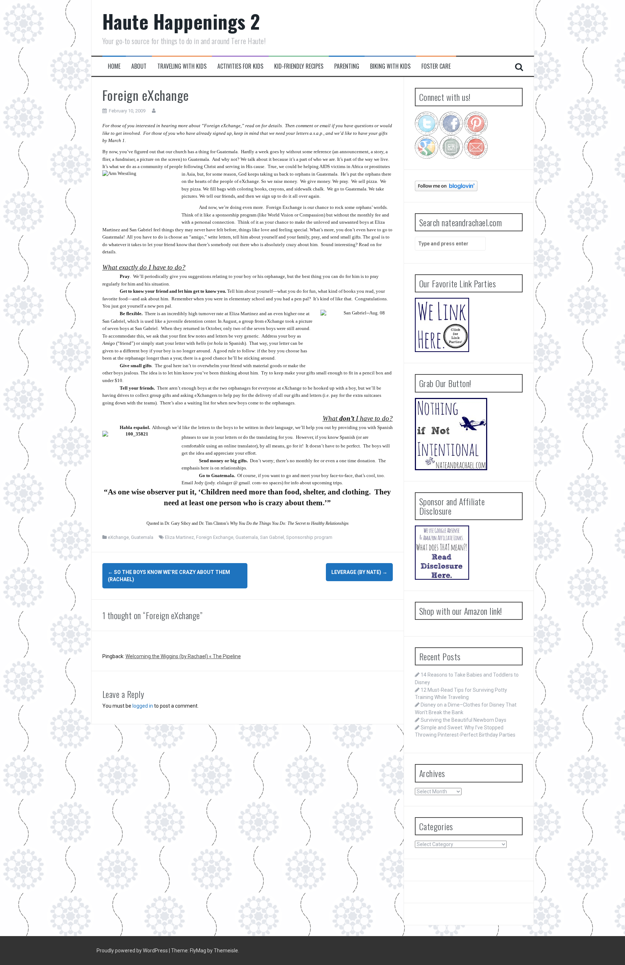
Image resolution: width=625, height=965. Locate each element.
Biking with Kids (390, 66)
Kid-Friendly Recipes (298, 66)
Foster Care (436, 66)
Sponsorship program (309, 537)
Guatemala (142, 537)
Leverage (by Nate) (359, 572)
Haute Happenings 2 (181, 21)
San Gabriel (272, 537)
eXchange (118, 537)
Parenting (346, 66)
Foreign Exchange (214, 537)
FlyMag (198, 950)
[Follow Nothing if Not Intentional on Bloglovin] (446, 185)
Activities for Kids (240, 66)
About (138, 66)
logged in (142, 706)
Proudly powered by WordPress (133, 950)
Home (114, 66)
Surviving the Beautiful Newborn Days (463, 720)
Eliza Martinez (179, 537)
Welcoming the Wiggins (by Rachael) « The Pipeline (183, 656)
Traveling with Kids (182, 66)
